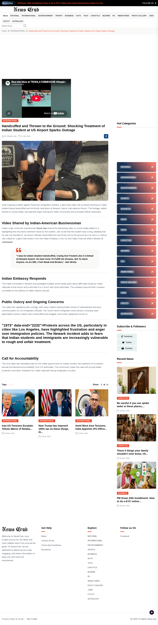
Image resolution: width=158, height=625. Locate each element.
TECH (85, 16)
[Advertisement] (79, 53)
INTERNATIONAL (29, 16)
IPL (114, 16)
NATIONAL (14, 16)
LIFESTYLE (95, 16)
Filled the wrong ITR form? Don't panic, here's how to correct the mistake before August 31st (63, 3)
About (44, 536)
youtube (128, 348)
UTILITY (6, 21)
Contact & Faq (47, 540)
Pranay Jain (12, 136)
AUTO (78, 16)
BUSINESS (69, 16)
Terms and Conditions (51, 545)
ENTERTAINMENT (45, 16)
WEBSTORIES (123, 16)
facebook (128, 336)
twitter (129, 342)
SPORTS (58, 16)
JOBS (151, 16)
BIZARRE (106, 16)
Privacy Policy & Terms (13, 619)
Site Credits (32, 619)
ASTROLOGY (17, 21)
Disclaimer (46, 549)
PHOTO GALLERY (139, 16)
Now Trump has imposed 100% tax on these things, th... (54, 428)
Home (5, 16)
